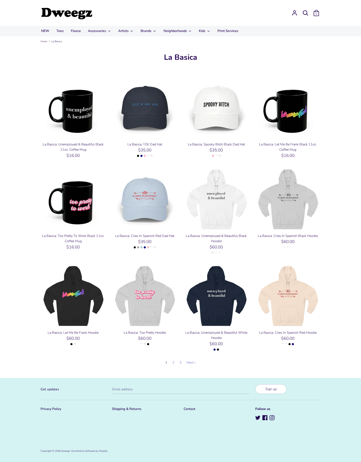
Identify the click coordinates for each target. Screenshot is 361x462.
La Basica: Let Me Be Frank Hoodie (73, 332)
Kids (202, 31)
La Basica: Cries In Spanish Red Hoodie (288, 332)
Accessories (97, 31)
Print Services (227, 31)
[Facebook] (265, 418)
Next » (191, 362)
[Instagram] (272, 418)
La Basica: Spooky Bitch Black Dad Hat (216, 144)
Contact (189, 409)
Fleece (76, 31)
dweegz (65, 451)
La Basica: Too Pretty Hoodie (145, 332)
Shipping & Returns (126, 409)
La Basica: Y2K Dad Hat (144, 144)
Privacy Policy (51, 409)
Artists (124, 31)
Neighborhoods (176, 31)
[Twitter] (258, 418)
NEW (45, 31)
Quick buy (73, 133)
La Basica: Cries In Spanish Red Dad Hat (144, 236)
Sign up (271, 389)
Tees (60, 31)
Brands (146, 31)
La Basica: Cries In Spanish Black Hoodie (288, 236)
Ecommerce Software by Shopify (89, 451)
